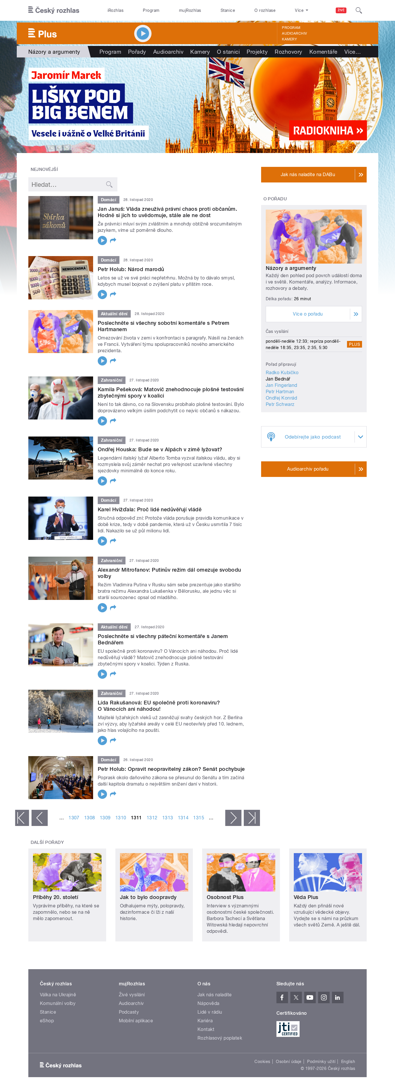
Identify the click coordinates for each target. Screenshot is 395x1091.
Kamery (289, 39)
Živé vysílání (132, 994)
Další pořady (47, 842)
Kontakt (206, 1029)
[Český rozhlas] (53, 10)
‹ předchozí (40, 818)
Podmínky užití (321, 1061)
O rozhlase (265, 10)
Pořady (137, 52)
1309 (105, 817)
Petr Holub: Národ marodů (131, 269)
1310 (120, 817)
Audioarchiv (294, 33)
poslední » (252, 818)
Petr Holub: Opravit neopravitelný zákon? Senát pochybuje (171, 769)
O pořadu (275, 199)
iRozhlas (116, 10)
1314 (183, 817)
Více (352, 52)
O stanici (228, 52)
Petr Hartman (280, 391)
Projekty (257, 52)
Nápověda (208, 1003)
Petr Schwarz (280, 404)
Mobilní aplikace (136, 1020)
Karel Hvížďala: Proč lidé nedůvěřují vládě (150, 509)
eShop (47, 1020)
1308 (89, 817)
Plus (354, 344)
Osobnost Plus (225, 897)
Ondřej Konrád (281, 398)
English (348, 1061)
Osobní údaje (289, 1061)
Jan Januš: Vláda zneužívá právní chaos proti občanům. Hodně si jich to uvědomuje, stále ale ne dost (167, 212)
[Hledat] (359, 10)
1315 (198, 817)
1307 (74, 817)
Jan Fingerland (281, 385)
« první (22, 818)
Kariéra (205, 1020)
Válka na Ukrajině (58, 994)
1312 (152, 817)
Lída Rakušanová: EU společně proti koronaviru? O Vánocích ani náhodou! (159, 706)
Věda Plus (306, 897)
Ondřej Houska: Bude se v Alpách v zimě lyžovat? (160, 449)
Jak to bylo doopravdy (148, 897)
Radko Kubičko (282, 372)
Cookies (262, 1061)
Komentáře (323, 52)
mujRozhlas (190, 10)
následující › (233, 818)
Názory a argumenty (291, 268)
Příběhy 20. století (55, 897)
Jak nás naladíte (215, 994)
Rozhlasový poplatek (220, 1038)
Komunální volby (57, 1003)
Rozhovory (288, 52)
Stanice (228, 10)
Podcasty (129, 1012)
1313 (167, 817)
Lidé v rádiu (210, 1012)
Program (151, 10)
